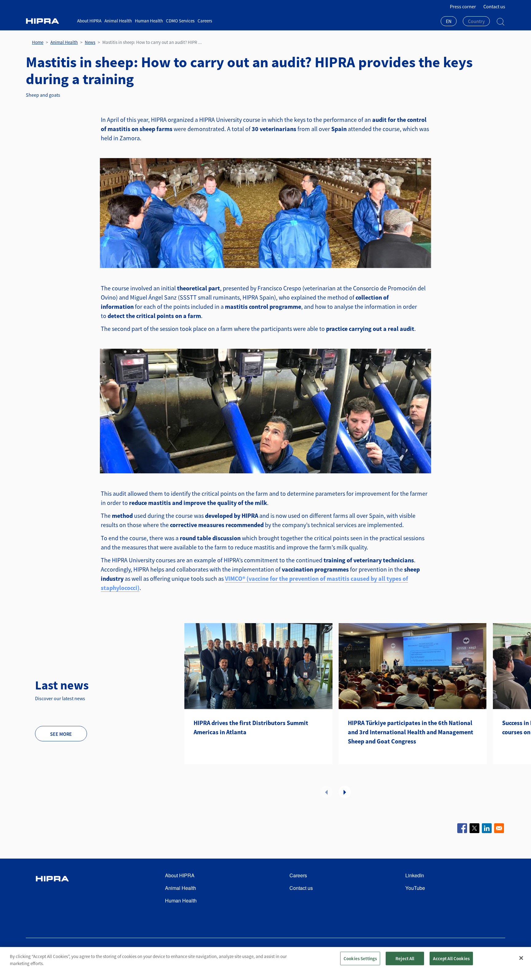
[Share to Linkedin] (487, 828)
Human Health (149, 21)
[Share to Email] (499, 828)
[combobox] (449, 21)
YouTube (415, 887)
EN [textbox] (448, 21)
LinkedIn (414, 875)
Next (345, 792)
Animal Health (118, 21)
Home (37, 42)
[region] (265, 958)
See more (61, 734)
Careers (205, 21)
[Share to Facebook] (462, 828)
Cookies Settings (360, 958)
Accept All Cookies (451, 958)
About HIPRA (89, 21)
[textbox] (476, 21)
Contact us (494, 6)
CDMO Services (180, 21)
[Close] (521, 958)
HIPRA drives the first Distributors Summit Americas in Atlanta (251, 727)
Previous (326, 792)
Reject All (405, 958)
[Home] (49, 21)
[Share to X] (474, 828)
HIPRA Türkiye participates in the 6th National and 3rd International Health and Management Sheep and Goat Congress (410, 732)
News (90, 42)
